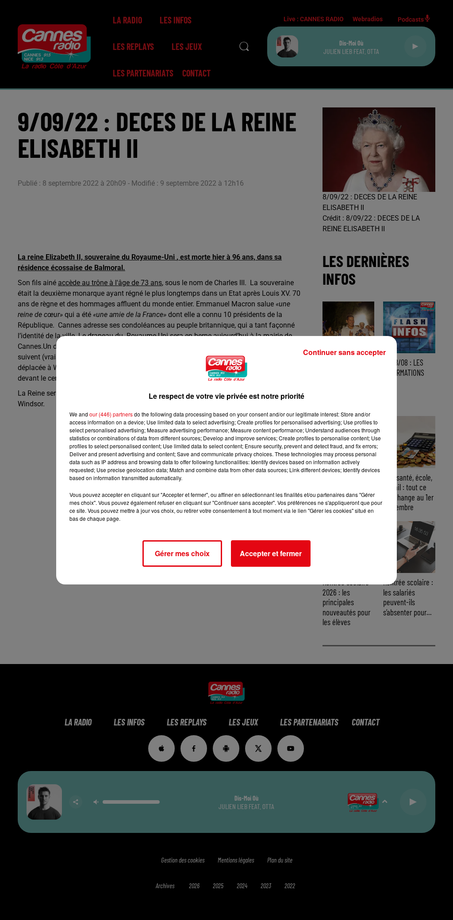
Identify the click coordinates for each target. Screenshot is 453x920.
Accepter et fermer (271, 553)
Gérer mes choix (182, 553)
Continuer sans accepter (344, 352)
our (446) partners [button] (111, 414)
